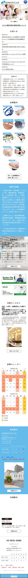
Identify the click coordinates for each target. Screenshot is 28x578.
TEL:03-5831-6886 (6, 441)
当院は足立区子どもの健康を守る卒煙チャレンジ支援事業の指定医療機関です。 (13, 39)
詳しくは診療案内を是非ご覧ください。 (14, 177)
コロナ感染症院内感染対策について (14, 25)
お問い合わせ (14, 575)
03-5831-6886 (14, 540)
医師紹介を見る (14, 266)
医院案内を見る (14, 490)
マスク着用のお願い (8, 69)
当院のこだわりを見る (14, 351)
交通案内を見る (14, 531)
